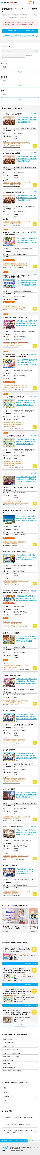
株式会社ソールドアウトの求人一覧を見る (13, 267)
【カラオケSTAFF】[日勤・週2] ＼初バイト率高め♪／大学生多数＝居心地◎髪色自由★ (26, 120)
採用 (30, 1147)
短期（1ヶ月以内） (30, 35)
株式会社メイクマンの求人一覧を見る (12, 820)
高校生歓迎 (7, 35)
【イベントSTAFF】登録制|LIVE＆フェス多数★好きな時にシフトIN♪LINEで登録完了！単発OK (26, 240)
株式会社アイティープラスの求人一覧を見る (13, 859)
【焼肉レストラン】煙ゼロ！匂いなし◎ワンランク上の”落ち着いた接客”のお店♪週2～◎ (26, 832)
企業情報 (12, 1147)
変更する (20, 72)
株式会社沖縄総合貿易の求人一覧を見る (12, 504)
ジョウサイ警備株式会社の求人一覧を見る (13, 428)
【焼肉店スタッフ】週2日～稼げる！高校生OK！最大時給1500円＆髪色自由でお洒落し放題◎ (26, 681)
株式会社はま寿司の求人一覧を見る (11, 743)
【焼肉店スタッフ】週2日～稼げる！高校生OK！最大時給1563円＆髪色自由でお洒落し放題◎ (26, 323)
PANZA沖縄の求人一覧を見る (10, 545)
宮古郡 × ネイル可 (8, 1060)
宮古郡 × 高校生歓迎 (8, 1042)
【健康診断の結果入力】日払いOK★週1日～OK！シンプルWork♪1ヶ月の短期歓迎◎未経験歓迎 (26, 598)
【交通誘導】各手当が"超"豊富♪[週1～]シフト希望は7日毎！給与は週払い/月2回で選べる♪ (26, 403)
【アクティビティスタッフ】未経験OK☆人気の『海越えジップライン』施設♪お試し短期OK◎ (26, 518)
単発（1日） (18, 35)
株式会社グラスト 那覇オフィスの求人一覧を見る (15, 626)
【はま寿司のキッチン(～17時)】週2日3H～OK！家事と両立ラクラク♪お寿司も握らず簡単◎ (26, 718)
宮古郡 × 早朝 (6, 1063)
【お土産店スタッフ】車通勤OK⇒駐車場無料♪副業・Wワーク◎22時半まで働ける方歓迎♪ (26, 639)
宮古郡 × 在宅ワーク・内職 (10, 1049)
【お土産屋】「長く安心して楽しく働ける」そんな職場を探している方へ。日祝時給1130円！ (26, 479)
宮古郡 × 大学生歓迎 (8, 1046)
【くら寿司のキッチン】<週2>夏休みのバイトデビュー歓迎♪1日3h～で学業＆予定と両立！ (26, 557)
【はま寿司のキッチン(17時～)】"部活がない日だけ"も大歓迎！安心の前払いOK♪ (26, 871)
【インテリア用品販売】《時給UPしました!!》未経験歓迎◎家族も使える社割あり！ (26, 795)
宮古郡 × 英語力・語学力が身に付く (13, 1071)
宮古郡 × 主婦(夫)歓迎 (9, 1067)
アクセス (17, 1147)
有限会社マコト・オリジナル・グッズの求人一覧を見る (16, 669)
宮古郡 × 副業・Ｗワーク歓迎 (11, 1056)
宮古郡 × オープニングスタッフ (11, 1053)
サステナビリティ (24, 1147)
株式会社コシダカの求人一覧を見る (11, 147)
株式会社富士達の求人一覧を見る (11, 346)
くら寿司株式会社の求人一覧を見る (11, 584)
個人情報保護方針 (16, 1148)
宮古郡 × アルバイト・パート (11, 1039)
